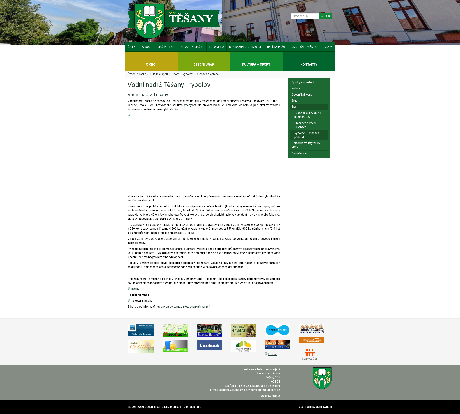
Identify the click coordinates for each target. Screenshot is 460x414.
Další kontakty (270, 395)
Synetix (327, 406)
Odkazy (328, 46)
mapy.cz (190, 105)
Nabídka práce (276, 46)
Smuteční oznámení (304, 46)
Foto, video (216, 46)
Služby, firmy (166, 46)
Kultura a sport (159, 74)
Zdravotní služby (192, 46)
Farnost (146, 46)
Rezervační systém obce (245, 46)
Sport (175, 74)
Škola (131, 46)
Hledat (326, 16)
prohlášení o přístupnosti (185, 406)
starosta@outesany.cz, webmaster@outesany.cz (249, 390)
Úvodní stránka (137, 74)
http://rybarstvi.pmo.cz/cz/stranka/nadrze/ (183, 306)
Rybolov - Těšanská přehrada (200, 74)
